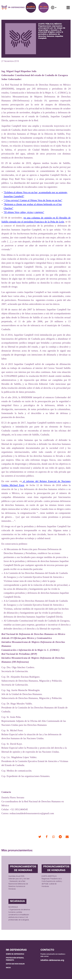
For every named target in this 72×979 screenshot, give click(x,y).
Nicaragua (17, 901)
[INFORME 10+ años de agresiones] (43, 7)
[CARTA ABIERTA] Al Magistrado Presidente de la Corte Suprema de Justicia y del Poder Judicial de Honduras (52, 881)
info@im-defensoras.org (52, 960)
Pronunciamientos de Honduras (23, 869)
